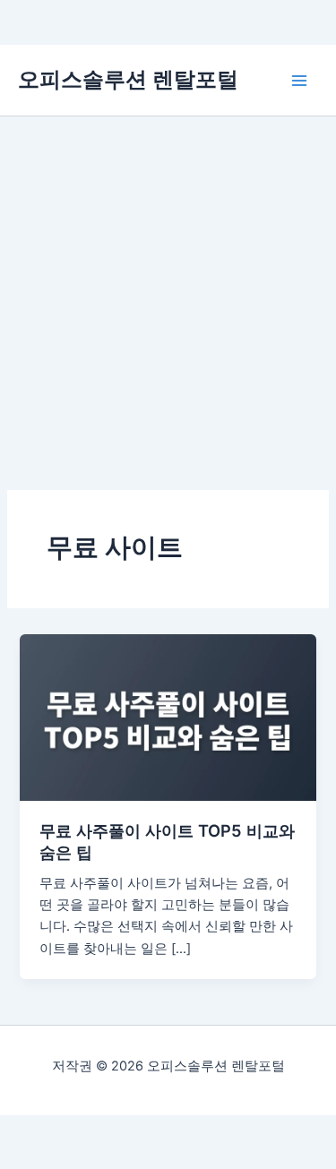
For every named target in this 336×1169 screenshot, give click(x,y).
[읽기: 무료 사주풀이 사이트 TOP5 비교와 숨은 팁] (167, 717)
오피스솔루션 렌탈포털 (128, 79)
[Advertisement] (168, 293)
